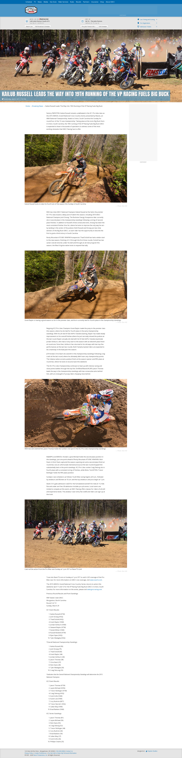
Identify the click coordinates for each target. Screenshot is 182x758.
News (40, 2)
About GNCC (110, 2)
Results (78, 2)
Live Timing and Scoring (147, 19)
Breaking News (37, 106)
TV (35, 2)
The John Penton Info (88, 26)
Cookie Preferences (41, 753)
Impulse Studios (152, 751)
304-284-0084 (60, 751)
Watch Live (29, 26)
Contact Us (69, 751)
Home (28, 106)
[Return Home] (31, 14)
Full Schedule (103, 26)
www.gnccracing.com (94, 589)
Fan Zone (53, 2)
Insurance (94, 2)
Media (46, 2)
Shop (102, 2)
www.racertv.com (96, 580)
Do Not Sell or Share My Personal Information (62, 753)
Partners (86, 2)
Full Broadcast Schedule (42, 26)
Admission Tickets (145, 27)
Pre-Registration (145, 23)
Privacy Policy (29, 753)
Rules (72, 2)
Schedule (29, 2)
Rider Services (63, 2)
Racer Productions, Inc (40, 755)
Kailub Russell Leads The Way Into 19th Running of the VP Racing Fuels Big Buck (73, 106)
